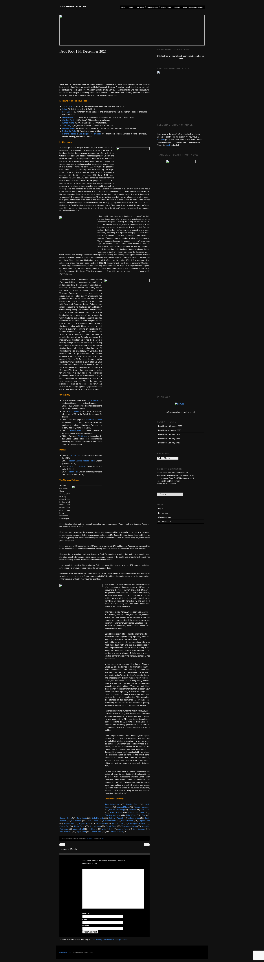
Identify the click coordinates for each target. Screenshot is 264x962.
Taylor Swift (81, 832)
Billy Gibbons (118, 823)
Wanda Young (68, 123)
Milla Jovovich (134, 818)
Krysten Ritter (85, 823)
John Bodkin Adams (94, 420)
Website (85, 926)
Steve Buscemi (139, 829)
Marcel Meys (67, 117)
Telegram (161, 140)
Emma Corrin (96, 832)
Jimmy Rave (67, 106)
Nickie (159, 484)
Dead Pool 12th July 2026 (169, 443)
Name (85, 914)
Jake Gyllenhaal (113, 804)
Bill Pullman (76, 821)
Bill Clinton (82, 436)
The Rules (140, 7)
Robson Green (65, 818)
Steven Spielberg (116, 810)
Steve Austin (82, 818)
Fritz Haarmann (93, 400)
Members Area (152, 7)
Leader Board (166, 7)
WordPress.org (164, 521)
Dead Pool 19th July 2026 (169, 439)
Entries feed (163, 513)
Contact (177, 7)
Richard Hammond (142, 807)
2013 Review (174, 481)
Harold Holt (75, 431)
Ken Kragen (67, 112)
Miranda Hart (78, 829)
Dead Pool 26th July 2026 (169, 434)
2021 (103, 838)
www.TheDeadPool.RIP (72, 6)
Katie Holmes (116, 812)
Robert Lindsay (116, 832)
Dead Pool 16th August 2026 (170, 426)
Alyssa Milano (123, 807)
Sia (144, 815)
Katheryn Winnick (116, 818)
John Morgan (67, 126)
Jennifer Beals (133, 804)
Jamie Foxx (123, 829)
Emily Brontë (74, 455)
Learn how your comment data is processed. (110, 939)
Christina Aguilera (113, 815)
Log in (160, 509)
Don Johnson (95, 826)
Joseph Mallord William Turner (82, 461)
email (168, 145)
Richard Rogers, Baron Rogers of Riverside (81, 134)
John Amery (74, 411)
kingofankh (89, 838)
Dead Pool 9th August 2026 (169, 430)
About (131, 7)
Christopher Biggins (137, 823)
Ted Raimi (93, 829)
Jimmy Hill (73, 472)
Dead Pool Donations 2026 (193, 7)
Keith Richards (98, 818)
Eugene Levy (144, 821)
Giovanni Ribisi (110, 821)
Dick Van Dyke (65, 832)
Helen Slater (79, 826)
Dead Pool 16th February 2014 (175, 473)
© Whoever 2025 (65, 952)
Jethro (64, 109)
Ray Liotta (145, 810)
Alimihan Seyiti (68, 120)
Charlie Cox (64, 826)
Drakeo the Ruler (69, 131)
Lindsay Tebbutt (68, 128)
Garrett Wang (111, 826)
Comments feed (164, 517)
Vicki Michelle (108, 829)
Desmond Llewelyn (77, 466)
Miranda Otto (101, 823)
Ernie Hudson (93, 821)
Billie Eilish (131, 815)
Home (123, 7)
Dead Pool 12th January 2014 (181, 475)
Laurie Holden (127, 821)
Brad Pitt (133, 810)
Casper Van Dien (137, 812)
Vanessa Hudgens (129, 826)
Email (85, 920)
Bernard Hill (69, 823)
